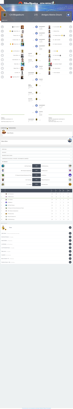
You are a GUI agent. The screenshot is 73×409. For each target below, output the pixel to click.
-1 (2, 51)
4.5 (2, 26)
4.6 (70, 59)
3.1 (70, 26)
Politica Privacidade (47, 408)
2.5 (2, 31)
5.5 (70, 35)
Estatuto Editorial (39, 408)
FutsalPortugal (36, 2)
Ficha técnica (24, 408)
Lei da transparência (32, 408)
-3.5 (2, 44)
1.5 (2, 35)
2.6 (70, 51)
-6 (2, 76)
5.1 (70, 31)
